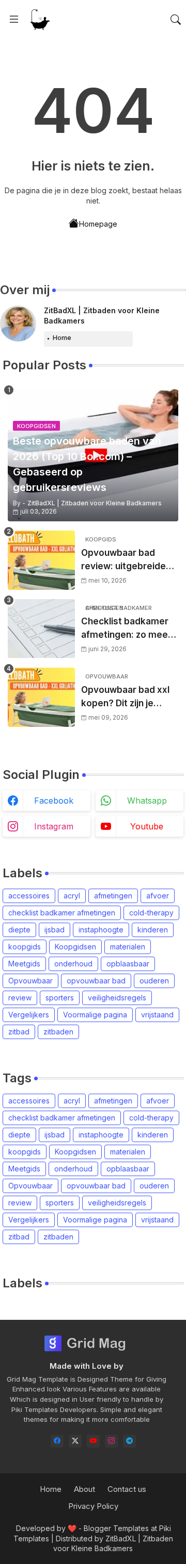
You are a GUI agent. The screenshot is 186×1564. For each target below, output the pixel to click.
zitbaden (58, 1031)
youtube (146, 826)
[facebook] (57, 1441)
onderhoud (73, 963)
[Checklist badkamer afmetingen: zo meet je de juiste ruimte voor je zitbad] (41, 628)
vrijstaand (157, 1014)
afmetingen (113, 895)
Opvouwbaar (30, 980)
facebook (53, 800)
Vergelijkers (28, 1014)
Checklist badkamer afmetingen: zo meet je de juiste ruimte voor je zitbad (126, 628)
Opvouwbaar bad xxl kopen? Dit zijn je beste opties (125, 697)
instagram (53, 826)
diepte (19, 929)
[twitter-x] (75, 1441)
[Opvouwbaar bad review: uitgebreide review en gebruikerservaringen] (41, 560)
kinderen (152, 929)
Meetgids (24, 963)
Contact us (126, 1489)
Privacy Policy (93, 1506)
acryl (72, 895)
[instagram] (111, 1441)
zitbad (18, 1031)
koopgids (24, 946)
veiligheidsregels (117, 997)
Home (62, 337)
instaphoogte (101, 929)
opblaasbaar (127, 963)
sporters (59, 997)
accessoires (29, 895)
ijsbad (54, 929)
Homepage (98, 223)
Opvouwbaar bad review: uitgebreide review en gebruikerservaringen (128, 560)
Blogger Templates (116, 1528)
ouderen (154, 980)
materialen (127, 946)
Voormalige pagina (95, 1014)
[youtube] (93, 1441)
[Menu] (14, 19)
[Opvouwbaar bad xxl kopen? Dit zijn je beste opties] (41, 697)
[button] (175, 19)
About (84, 1489)
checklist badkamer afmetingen (61, 912)
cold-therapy (151, 912)
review (20, 997)
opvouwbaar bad (96, 980)
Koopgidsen (75, 946)
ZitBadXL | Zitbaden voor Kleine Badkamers (102, 315)
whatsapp (147, 800)
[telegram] (129, 1441)
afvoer (157, 895)
